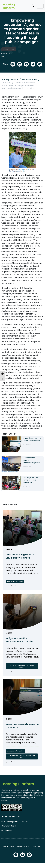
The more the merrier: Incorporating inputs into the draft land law (32, 460)
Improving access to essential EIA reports (32, 439)
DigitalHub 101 (6, 830)
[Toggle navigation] (40, 6)
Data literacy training (15, 581)
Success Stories (29, 79)
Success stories (9, 49)
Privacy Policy (23, 846)
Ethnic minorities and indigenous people (22, 666)
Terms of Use (8, 846)
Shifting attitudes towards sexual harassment (31, 480)
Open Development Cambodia (14, 821)
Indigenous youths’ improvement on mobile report (19, 641)
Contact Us (36, 846)
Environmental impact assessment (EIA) (22, 756)
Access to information (15, 751)
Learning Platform (9, 79)
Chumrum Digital (8, 826)
